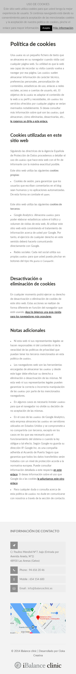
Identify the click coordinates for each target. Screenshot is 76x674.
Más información (63, 28)
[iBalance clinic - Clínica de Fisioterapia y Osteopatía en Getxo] (38, 668)
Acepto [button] (46, 28)
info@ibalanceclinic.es (40, 588)
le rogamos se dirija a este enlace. (29, 121)
